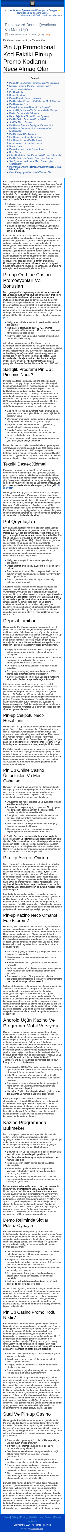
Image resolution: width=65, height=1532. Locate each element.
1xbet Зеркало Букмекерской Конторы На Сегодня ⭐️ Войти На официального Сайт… (33, 11)
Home (7, 1517)
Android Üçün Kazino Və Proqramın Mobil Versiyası (34, 110)
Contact (48, 1517)
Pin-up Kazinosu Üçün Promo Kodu (26, 149)
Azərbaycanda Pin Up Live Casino (25, 143)
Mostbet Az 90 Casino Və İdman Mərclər (40, 15)
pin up (6, 317)
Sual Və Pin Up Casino (20, 122)
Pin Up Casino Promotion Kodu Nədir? (27, 119)
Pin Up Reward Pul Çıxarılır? (23, 134)
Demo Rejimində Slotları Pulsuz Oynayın (29, 116)
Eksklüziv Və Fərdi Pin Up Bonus (25, 140)
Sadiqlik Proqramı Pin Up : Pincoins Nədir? (30, 86)
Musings (24, 1517)
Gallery (15, 1517)
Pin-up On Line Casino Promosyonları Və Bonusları (34, 83)
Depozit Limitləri (17, 95)
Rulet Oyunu (15, 152)
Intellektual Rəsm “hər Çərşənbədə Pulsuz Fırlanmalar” (35, 155)
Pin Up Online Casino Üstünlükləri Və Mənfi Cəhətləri (34, 101)
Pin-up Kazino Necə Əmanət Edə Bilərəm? (29, 107)
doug (47, 34)
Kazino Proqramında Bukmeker (24, 113)
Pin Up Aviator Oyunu (19, 104)
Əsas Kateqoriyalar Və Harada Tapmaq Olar (30, 172)
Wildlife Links (36, 1517)
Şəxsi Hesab (15, 146)
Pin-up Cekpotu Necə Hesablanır (25, 98)
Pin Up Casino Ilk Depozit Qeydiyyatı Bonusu (31, 158)
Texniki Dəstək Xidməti (20, 89)
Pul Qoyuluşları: (17, 92)
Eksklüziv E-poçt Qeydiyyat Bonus (26, 137)
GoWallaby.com (37, 1529)
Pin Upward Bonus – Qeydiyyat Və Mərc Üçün (31, 125)
